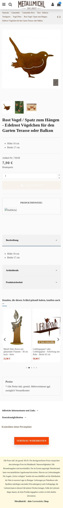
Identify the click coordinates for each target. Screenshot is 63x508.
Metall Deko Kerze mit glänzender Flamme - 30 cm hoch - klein (16, 351)
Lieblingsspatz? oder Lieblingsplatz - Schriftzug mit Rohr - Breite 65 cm (46, 351)
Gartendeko (37, 501)
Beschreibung (12, 240)
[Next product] (60, 17)
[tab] (31, 241)
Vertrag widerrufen (31, 440)
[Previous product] (58, 17)
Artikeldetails (12, 270)
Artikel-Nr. (7, 158)
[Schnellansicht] (17, 343)
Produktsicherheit (14, 282)
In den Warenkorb (34, 185)
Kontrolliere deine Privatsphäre (17, 427)
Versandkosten (22, 390)
